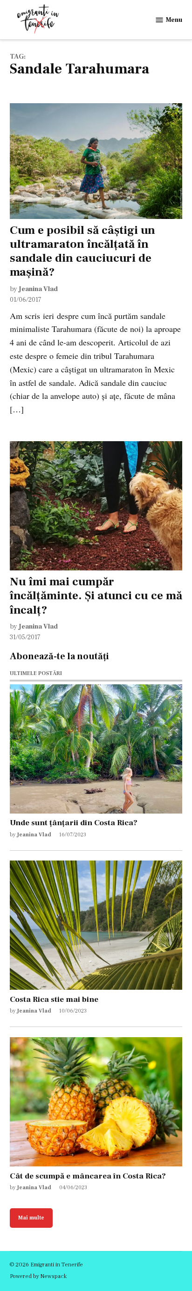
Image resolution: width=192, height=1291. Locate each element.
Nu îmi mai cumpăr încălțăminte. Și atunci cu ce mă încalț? (96, 595)
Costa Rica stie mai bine (54, 999)
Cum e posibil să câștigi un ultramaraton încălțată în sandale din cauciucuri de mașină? (82, 251)
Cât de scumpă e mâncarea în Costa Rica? (88, 1176)
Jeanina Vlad (38, 289)
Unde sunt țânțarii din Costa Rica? (73, 822)
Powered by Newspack (38, 1276)
